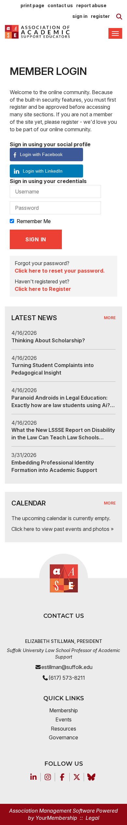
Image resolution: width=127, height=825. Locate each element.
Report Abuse (91, 5)
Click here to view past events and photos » (62, 529)
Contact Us (60, 5)
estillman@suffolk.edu (66, 667)
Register (100, 16)
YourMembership (56, 818)
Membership (63, 710)
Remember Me (34, 221)
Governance (63, 737)
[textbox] (119, 16)
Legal (92, 818)
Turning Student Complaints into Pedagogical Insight (52, 369)
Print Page (32, 5)
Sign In (80, 16)
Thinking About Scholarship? (48, 340)
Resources (63, 728)
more (110, 317)
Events (63, 719)
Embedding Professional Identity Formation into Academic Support (54, 466)
